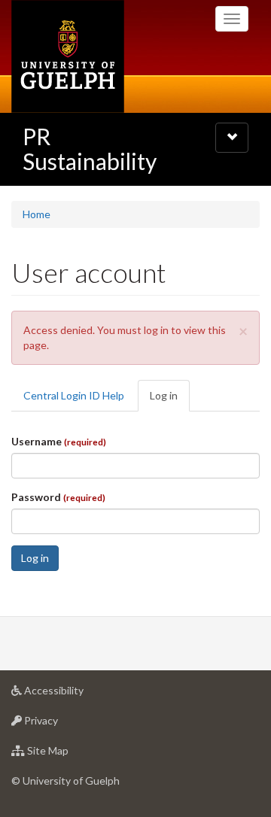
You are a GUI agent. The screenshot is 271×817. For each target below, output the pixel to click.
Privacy (63, 724)
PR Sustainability (90, 149)
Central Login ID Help (73, 395)
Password (58, 497)
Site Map (70, 754)
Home (36, 214)
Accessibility (76, 694)
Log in (170, 400)
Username (58, 441)
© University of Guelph (65, 780)
